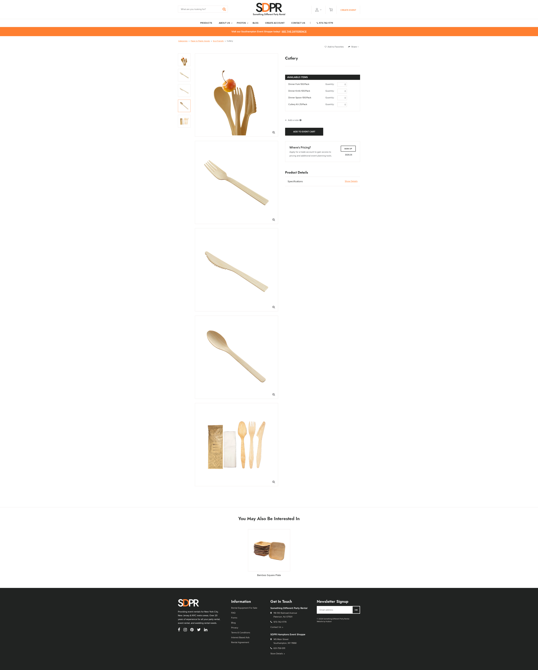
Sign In (348, 154)
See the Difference (294, 31)
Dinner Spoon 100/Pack (299, 98)
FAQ (233, 612)
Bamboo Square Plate (269, 575)
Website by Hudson (324, 621)
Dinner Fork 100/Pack (298, 84)
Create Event (348, 10)
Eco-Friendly (218, 41)
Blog (233, 622)
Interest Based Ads (240, 637)
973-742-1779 (326, 23)
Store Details (276, 653)
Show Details (351, 181)
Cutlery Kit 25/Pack (297, 104)
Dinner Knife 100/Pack (299, 91)
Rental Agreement (240, 642)
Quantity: (329, 84)
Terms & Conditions (240, 632)
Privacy (234, 627)
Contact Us (275, 627)
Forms (234, 617)
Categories (183, 41)
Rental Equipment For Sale (244, 607)
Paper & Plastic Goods (200, 41)
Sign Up (348, 148)
